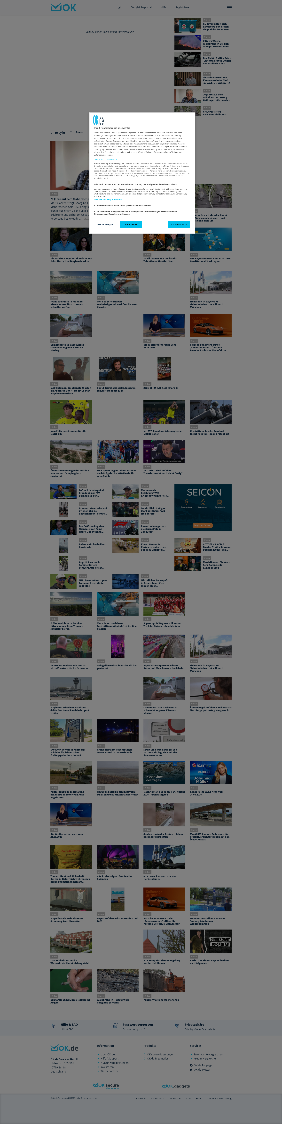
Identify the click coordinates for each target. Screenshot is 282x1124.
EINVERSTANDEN (179, 224)
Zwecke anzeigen (105, 224)
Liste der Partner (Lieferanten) (108, 199)
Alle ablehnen (131, 224)
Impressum (112, 159)
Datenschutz (99, 159)
